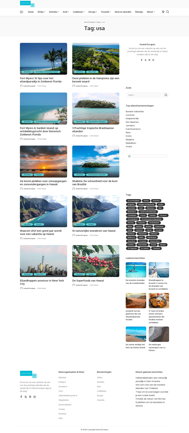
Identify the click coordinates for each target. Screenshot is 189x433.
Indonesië (159, 226)
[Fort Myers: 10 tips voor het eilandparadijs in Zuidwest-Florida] (43, 59)
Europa (131, 223)
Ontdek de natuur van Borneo (151, 398)
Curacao (130, 115)
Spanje (163, 245)
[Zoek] (167, 12)
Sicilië (153, 245)
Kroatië (159, 230)
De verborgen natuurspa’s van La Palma (157, 347)
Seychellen (142, 245)
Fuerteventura (133, 129)
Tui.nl (60, 391)
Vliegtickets (63, 400)
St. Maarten (132, 248)
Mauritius (131, 241)
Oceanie (143, 241)
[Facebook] (142, 60)
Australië (131, 208)
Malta (141, 237)
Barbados (132, 212)
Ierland (139, 226)
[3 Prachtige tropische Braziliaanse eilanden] (95, 108)
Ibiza (128, 132)
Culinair (153, 215)
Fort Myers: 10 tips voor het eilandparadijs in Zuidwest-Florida (40, 79)
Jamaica (130, 125)
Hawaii (38, 175)
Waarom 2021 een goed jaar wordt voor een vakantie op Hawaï (41, 232)
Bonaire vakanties (135, 111)
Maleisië (154, 234)
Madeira (130, 139)
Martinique (152, 237)
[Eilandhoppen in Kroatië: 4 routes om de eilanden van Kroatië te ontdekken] (159, 270)
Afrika (146, 201)
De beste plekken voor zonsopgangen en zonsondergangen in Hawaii (43, 182)
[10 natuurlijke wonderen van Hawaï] (95, 211)
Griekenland (154, 223)
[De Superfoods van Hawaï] (95, 261)
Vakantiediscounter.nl (67, 395)
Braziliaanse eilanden (97, 122)
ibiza (130, 226)
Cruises (61, 409)
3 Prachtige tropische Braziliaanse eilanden (93, 129)
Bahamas (150, 208)
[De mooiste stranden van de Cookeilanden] (136, 270)
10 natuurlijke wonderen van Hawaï (93, 230)
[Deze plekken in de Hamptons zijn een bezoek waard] (95, 59)
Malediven (131, 143)
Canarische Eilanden (148, 212)
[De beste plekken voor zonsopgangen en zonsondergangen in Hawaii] (43, 161)
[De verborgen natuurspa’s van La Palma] (159, 334)
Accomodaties (133, 201)
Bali (160, 208)
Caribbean (132, 215)
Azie (141, 208)
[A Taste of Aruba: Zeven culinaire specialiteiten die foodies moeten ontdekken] (159, 300)
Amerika (27, 72)
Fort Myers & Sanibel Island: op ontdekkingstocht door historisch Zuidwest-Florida (40, 131)
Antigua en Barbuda (146, 204)
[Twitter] (145, 60)
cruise (142, 215)
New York (92, 72)
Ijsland (148, 226)
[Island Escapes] (27, 4)
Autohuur (62, 414)
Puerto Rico (155, 241)
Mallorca (131, 237)
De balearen (132, 219)
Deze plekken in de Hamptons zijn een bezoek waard (95, 79)
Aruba (129, 146)
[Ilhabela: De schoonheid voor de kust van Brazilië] (95, 161)
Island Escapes (29, 86)
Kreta (128, 136)
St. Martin (144, 248)
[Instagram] (153, 60)
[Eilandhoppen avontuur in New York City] (43, 261)
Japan (149, 230)
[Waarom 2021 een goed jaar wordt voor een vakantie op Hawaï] (43, 211)
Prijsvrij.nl (62, 377)
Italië (130, 230)
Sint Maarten (132, 122)
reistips (131, 245)
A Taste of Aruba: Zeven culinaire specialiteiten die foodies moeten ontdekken (156, 317)
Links (60, 418)
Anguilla (131, 204)
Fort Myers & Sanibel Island (47, 72)
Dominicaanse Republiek (151, 219)
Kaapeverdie (132, 118)
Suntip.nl (62, 382)
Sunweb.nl (62, 386)
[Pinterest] (149, 60)
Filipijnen (141, 223)
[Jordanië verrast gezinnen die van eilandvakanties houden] (136, 300)
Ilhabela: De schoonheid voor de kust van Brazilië (95, 182)
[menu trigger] (23, 12)
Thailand (156, 248)
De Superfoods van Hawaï (88, 280)
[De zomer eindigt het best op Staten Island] (136, 334)
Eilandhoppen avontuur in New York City (42, 282)
